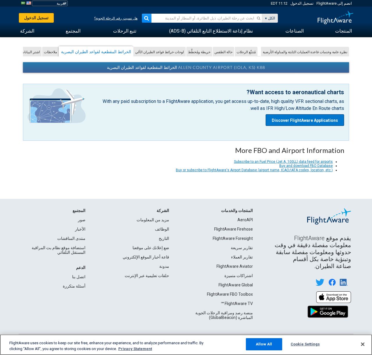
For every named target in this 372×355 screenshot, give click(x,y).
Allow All (264, 344)
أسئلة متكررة (74, 286)
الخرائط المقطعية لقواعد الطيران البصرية (96, 51)
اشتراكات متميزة (238, 275)
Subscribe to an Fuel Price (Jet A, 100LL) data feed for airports (283, 162)
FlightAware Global (236, 285)
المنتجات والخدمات (237, 210)
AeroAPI (245, 219)
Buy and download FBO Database (306, 166)
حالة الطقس (223, 52)
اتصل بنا (78, 276)
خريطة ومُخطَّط (199, 52)
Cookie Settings (305, 344)
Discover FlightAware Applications (305, 120)
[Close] (362, 344)
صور (81, 219)
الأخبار (80, 229)
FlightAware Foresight (233, 238)
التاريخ (164, 238)
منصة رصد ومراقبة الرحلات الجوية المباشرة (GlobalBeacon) (224, 315)
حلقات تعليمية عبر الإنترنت (147, 275)
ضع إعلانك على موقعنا (151, 247)
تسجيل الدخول (302, 3)
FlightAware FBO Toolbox (230, 294)
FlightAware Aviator (235, 266)
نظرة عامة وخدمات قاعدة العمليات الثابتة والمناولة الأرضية (305, 52)
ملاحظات (50, 52)
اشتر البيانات (30, 52)
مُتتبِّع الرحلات (246, 52)
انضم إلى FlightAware (334, 3)
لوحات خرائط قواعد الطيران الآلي (159, 52)
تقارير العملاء (242, 257)
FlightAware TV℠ (237, 303)
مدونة (164, 266)
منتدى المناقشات (71, 238)
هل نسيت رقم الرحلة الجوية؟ (115, 18)
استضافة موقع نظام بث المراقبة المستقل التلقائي (58, 250)
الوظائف (162, 229)
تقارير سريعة (242, 247)
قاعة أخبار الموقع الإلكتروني (146, 257)
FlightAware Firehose (233, 229)
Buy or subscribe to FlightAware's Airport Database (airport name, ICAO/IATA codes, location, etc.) (254, 170)
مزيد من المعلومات (153, 219)
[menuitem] (343, 31)
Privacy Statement (135, 349)
